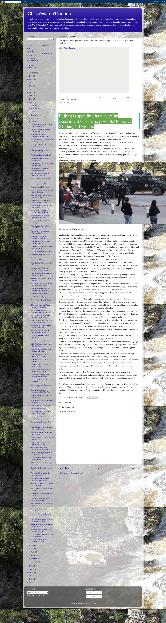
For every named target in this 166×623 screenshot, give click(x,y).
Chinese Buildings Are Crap (39, 254)
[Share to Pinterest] (97, 397)
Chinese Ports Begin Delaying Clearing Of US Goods (40, 201)
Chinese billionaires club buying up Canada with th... (41, 438)
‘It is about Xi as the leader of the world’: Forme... (41, 459)
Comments (91, 596)
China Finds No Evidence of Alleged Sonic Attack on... (39, 289)
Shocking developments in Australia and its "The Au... (40, 391)
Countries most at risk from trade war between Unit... (41, 206)
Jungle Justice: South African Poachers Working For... (39, 479)
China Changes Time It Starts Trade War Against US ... (40, 227)
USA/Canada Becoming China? (40, 155)
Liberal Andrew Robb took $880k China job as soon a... (41, 125)
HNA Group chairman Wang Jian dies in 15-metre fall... (41, 306)
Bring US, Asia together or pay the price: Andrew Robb (41, 520)
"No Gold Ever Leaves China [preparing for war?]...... (39, 169)
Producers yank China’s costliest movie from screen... (40, 326)
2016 (31, 569)
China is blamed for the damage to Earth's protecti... (41, 164)
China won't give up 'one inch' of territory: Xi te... (41, 360)
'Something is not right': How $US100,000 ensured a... (39, 376)
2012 (31, 582)
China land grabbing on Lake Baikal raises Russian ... (39, 355)
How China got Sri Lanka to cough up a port (41, 489)
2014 (31, 576)
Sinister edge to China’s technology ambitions (41, 381)
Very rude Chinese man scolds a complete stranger (40, 474)
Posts (89, 592)
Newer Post (64, 468)
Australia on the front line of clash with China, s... (41, 146)
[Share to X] (92, 397)
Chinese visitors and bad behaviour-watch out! (38, 237)
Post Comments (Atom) (75, 473)
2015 (31, 572)
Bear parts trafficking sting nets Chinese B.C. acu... (40, 130)
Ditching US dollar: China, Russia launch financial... (41, 191)
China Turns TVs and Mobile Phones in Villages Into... (40, 371)
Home (99, 468)
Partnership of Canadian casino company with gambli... (40, 183)
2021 (31, 92)
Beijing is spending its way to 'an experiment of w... (41, 453)
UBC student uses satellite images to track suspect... (41, 464)
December (34, 105)
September (34, 115)
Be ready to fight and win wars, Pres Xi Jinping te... (40, 365)
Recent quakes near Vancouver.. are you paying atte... (41, 274)
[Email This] (88, 397)
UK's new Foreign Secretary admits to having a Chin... (41, 141)
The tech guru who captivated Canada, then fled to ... (39, 232)
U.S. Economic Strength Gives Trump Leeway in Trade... (40, 212)
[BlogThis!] (90, 397)
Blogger (94, 603)
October (33, 112)
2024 (31, 83)
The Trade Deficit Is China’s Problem (39, 337)
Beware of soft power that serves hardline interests (41, 515)
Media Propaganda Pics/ (38, 408)
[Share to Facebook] (94, 397)
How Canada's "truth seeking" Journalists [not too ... (40, 174)
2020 (31, 96)
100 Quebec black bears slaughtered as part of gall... (40, 136)
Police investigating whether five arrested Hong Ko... (40, 151)
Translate (42, 595)
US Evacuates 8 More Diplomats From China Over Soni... (41, 284)
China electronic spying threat (40, 179)
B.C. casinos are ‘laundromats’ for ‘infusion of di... (41, 535)
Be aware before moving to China (41, 251)
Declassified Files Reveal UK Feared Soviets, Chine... (39, 331)
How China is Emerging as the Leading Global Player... (40, 316)
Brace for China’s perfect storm (40, 341)
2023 (31, 86)
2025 (31, 79)
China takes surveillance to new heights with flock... (40, 350)
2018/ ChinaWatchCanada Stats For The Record (40, 345)
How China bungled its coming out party (41, 505)
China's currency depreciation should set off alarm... (40, 443)
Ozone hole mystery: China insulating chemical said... (39, 448)
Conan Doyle (48, 48)
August (33, 118)
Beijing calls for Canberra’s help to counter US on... (41, 418)
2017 (31, 566)
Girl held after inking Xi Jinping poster (40, 301)
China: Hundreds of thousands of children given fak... (41, 242)
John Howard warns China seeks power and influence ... (40, 386)
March (33, 555)
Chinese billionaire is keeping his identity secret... (41, 396)
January (33, 562)
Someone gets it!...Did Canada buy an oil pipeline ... (41, 222)
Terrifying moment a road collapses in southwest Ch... (41, 530)
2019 (31, 99)
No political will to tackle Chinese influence (41, 401)
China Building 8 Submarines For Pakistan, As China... (41, 264)
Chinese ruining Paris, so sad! (40, 187)
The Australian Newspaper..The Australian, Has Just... (40, 423)
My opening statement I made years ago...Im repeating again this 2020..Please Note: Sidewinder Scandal (32, 57)
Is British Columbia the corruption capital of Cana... (41, 525)
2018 (31, 102)
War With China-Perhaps (38, 297)
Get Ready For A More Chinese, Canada (41, 279)
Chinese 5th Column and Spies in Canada (41, 494)
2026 (31, 76)
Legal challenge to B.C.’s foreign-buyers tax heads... (41, 428)
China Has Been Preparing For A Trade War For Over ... (41, 321)
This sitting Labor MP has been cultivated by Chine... (40, 413)
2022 (31, 89)
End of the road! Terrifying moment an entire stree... (39, 269)
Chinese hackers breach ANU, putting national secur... (40, 217)
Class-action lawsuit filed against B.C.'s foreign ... (41, 433)
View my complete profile (47, 52)
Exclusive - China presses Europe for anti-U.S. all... (41, 247)
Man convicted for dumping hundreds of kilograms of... (40, 259)
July (32, 121)
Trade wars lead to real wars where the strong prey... (41, 196)
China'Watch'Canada (49, 13)
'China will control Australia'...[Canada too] (40, 159)
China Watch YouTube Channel (32, 66)
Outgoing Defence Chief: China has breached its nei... (41, 484)
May (32, 549)
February (34, 558)
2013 (31, 579)
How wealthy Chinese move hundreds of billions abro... (40, 311)
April (33, 552)
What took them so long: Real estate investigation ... (40, 540)
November (34, 108)
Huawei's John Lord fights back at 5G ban (41, 469)
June (32, 545)
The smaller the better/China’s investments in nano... (40, 499)
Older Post (135, 468)
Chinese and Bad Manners (39, 293)
